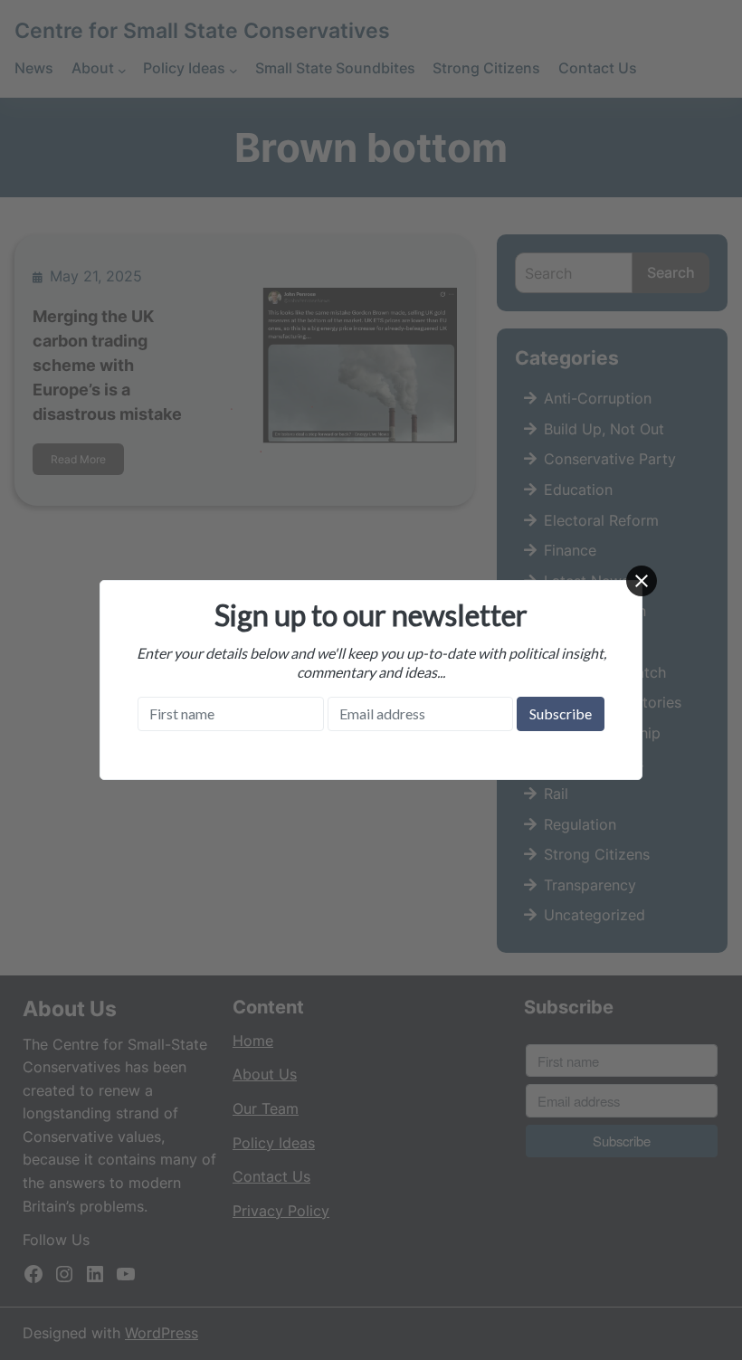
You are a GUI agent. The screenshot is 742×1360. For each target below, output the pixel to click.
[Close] (641, 581)
